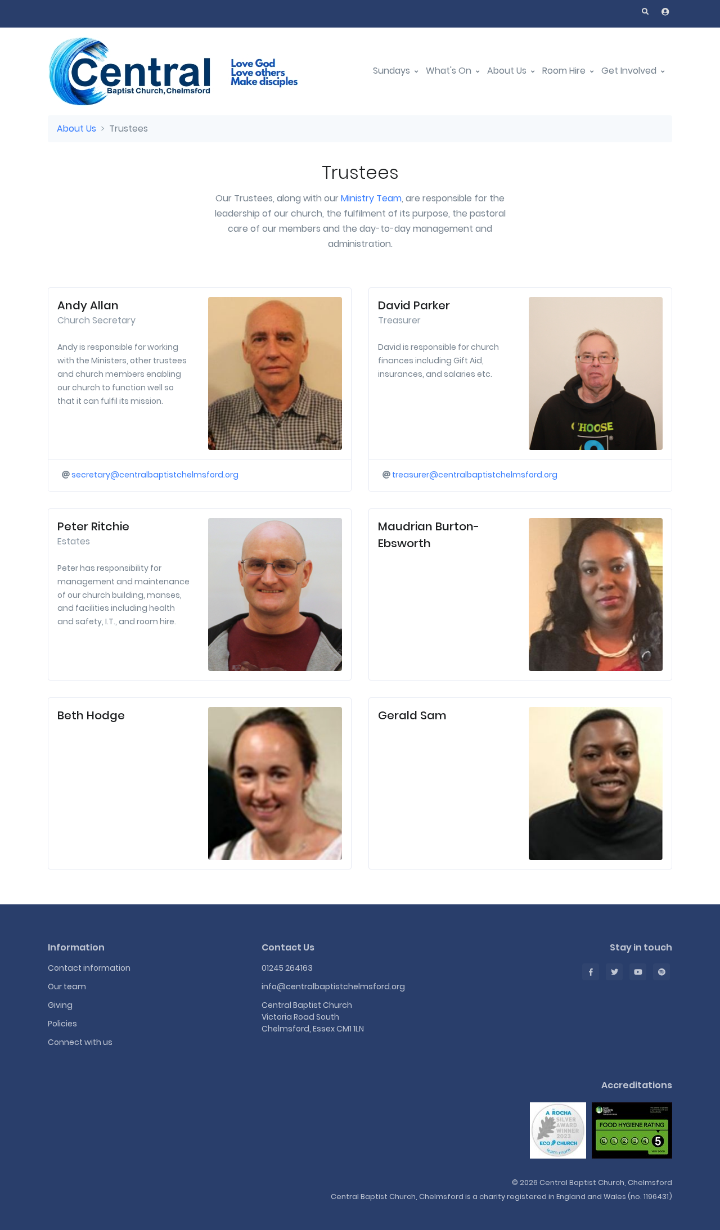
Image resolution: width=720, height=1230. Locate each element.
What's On (450, 70)
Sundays (392, 70)
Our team (67, 986)
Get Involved (630, 70)
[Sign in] (665, 12)
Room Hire (565, 70)
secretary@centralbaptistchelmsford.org (154, 474)
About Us (508, 70)
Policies (62, 1023)
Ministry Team (371, 198)
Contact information (89, 968)
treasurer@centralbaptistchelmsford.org (474, 474)
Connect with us (80, 1042)
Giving (60, 1005)
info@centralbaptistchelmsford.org (333, 986)
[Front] (188, 71)
